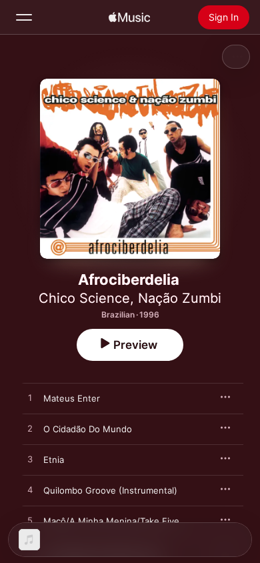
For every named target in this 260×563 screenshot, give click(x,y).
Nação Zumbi (179, 298)
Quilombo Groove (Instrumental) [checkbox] (110, 490)
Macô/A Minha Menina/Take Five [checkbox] (111, 521)
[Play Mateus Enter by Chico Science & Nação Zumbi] (30, 398)
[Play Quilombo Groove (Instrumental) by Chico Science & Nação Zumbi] (30, 490)
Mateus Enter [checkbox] (71, 398)
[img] (129, 17)
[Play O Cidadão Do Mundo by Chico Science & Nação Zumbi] (30, 429)
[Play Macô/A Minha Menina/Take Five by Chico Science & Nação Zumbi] (30, 521)
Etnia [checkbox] (53, 459)
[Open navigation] (24, 17)
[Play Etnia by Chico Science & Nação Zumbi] (30, 460)
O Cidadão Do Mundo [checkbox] (87, 429)
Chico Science (84, 298)
